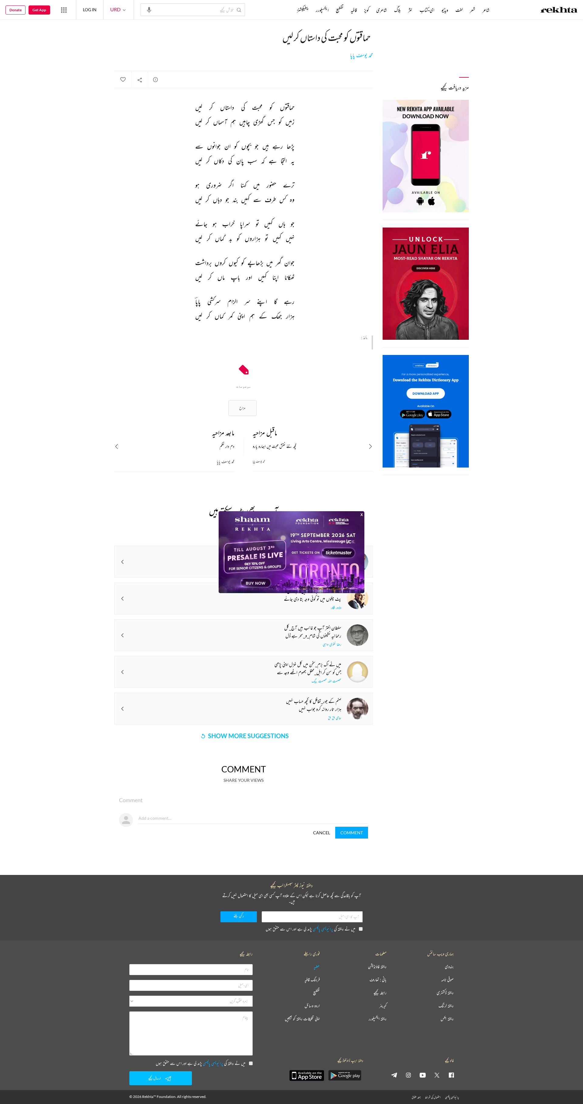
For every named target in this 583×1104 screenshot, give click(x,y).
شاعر (485, 10)
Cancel (321, 832)
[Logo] (559, 10)
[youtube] (423, 1075)
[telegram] (394, 1075)
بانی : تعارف (378, 979)
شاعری (381, 10)
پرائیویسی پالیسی (323, 929)
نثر (410, 10)
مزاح (242, 407)
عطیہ (317, 966)
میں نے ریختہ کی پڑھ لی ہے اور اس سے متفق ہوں (310, 929)
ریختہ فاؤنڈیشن (377, 966)
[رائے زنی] (155, 79)
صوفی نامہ (447, 979)
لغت (459, 10)
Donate (15, 10)
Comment (351, 832)
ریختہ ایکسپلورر (378, 1018)
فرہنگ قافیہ (312, 979)
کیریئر (383, 1005)
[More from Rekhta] (63, 9)
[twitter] (437, 1075)
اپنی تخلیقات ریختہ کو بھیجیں (302, 1018)
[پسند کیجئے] (122, 79)
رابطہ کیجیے (380, 992)
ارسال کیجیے (154, 1078)
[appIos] (306, 1075)
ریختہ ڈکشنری (445, 992)
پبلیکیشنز (303, 10)
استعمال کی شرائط (433, 1097)
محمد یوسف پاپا (361, 55)
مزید (287, 10)
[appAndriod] (344, 1075)
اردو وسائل (312, 1005)
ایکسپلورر (322, 10)
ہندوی (449, 966)
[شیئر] (139, 79)
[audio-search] (149, 9)
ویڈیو (445, 10)
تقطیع (339, 10)
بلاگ (397, 10)
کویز (366, 10)
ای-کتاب (427, 10)
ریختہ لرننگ (446, 1005)
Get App (39, 10)
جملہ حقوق (416, 1097)
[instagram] (408, 1075)
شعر (472, 10)
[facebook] (451, 1075)
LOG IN (90, 9)
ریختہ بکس (447, 1018)
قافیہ (354, 10)
